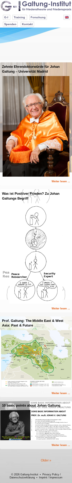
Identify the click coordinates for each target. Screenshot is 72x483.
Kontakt (27, 24)
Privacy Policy (50, 474)
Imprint (43, 477)
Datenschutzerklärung (22, 477)
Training (19, 17)
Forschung (38, 17)
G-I (6, 17)
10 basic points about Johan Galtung (31, 405)
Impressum (55, 477)
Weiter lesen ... (61, 181)
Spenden (10, 24)
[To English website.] (67, 17)
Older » (46, 460)
